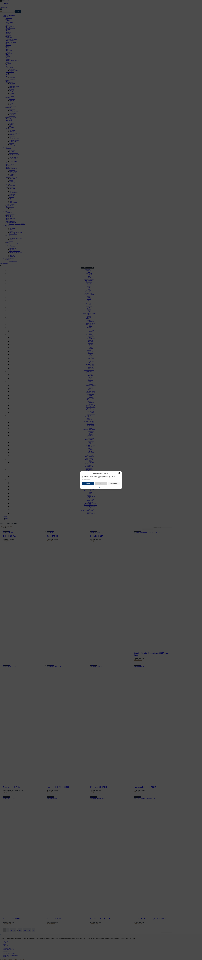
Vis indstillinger (114, 483)
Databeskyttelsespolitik (100, 487)
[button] (119, 473)
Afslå (101, 483)
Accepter (88, 483)
